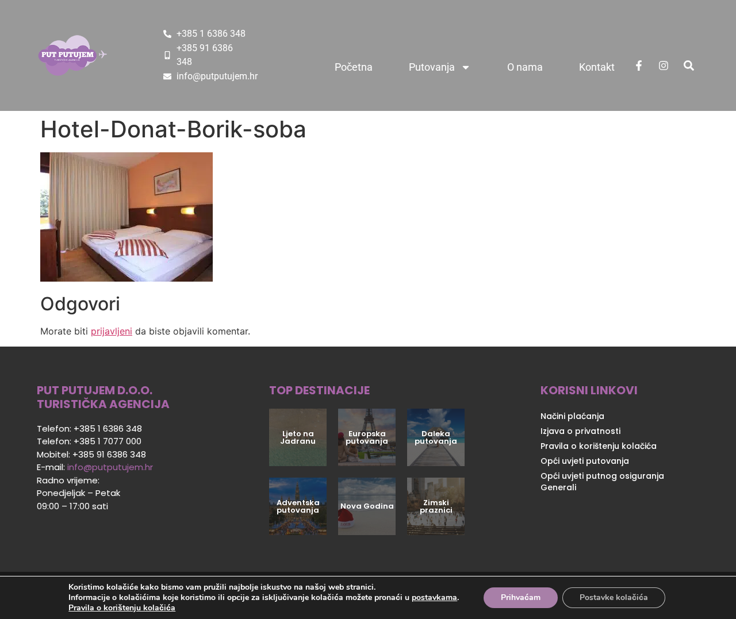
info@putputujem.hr (110, 467)
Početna (354, 67)
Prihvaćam (520, 597)
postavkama (434, 598)
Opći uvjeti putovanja (584, 461)
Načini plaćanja (572, 416)
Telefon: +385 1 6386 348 (89, 428)
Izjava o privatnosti (580, 431)
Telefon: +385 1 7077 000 (89, 441)
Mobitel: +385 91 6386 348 (91, 454)
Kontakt (597, 67)
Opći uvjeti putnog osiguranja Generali (602, 481)
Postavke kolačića (614, 597)
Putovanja (432, 67)
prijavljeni (111, 331)
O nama (525, 67)
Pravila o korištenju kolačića (598, 446)
